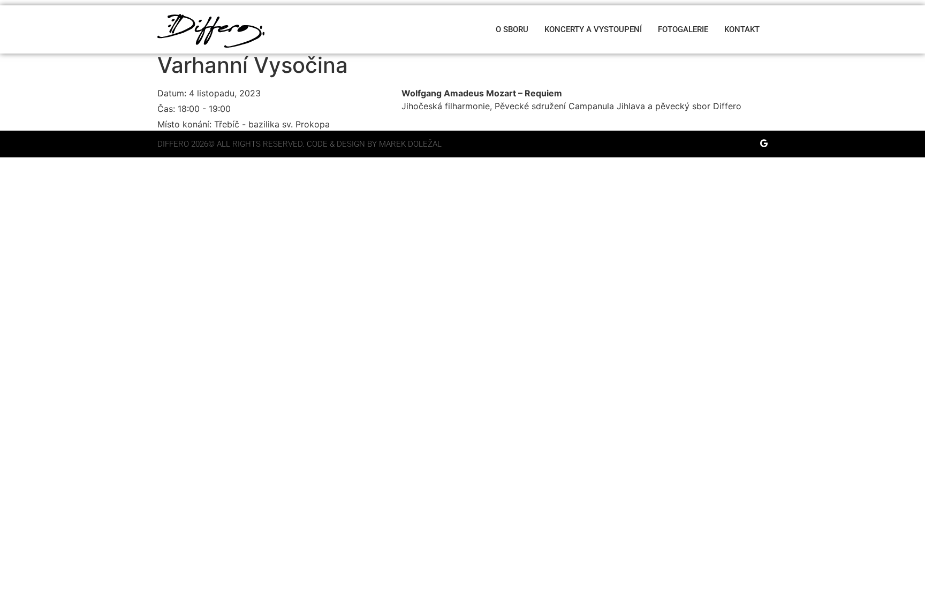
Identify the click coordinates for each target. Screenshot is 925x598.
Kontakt (742, 29)
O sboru (512, 29)
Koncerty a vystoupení (593, 29)
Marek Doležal (410, 144)
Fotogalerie (683, 29)
